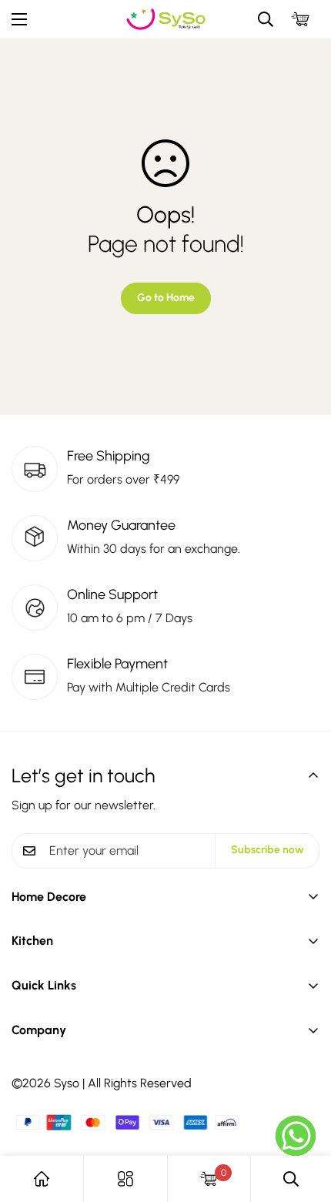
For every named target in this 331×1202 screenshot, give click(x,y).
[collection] (125, 1179)
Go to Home (166, 297)
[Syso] (165, 19)
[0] (300, 19)
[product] (41, 1179)
